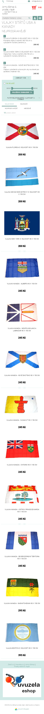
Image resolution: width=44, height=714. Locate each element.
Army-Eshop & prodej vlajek (9, 10)
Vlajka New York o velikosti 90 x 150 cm (21, 52)
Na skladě (10, 83)
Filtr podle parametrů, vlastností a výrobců (21, 98)
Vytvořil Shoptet (23, 709)
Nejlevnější (9, 104)
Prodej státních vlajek (22, 666)
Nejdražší (24, 104)
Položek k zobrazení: (22, 92)
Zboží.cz (11, 664)
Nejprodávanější (11, 108)
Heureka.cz (20, 664)
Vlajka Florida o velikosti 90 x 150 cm (20, 38)
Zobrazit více (21, 78)
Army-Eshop (30, 664)
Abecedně (27, 108)
